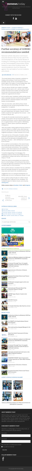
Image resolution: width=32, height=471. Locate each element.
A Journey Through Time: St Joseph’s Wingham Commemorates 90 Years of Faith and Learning (18, 265)
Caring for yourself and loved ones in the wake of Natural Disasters (19, 352)
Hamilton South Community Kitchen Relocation (18, 333)
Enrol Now (5, 209)
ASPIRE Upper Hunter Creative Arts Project (17, 294)
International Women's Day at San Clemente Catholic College (17, 288)
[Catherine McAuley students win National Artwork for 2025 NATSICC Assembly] (7, 385)
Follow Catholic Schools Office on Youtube (13, 215)
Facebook (16, 185)
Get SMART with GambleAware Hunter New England (18, 321)
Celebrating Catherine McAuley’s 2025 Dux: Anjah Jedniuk (19, 252)
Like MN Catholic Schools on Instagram (12, 214)
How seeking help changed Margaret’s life (19, 327)
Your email (4, 439)
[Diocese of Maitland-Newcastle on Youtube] (16, 18)
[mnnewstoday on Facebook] (13, 18)
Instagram (27, 185)
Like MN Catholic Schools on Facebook (12, 212)
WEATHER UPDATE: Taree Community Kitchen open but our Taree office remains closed (19, 359)
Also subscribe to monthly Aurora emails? (11, 444)
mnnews (16, 3)
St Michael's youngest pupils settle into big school (18, 282)
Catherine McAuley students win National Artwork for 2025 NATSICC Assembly (19, 258)
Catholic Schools (12, 189)
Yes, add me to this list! (8, 446)
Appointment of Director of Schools (17, 270)
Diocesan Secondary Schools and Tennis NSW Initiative (18, 276)
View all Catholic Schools (9, 210)
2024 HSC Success (12, 300)
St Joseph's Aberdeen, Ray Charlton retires (19, 306)
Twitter (21, 185)
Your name (4, 433)
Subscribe (4, 450)
